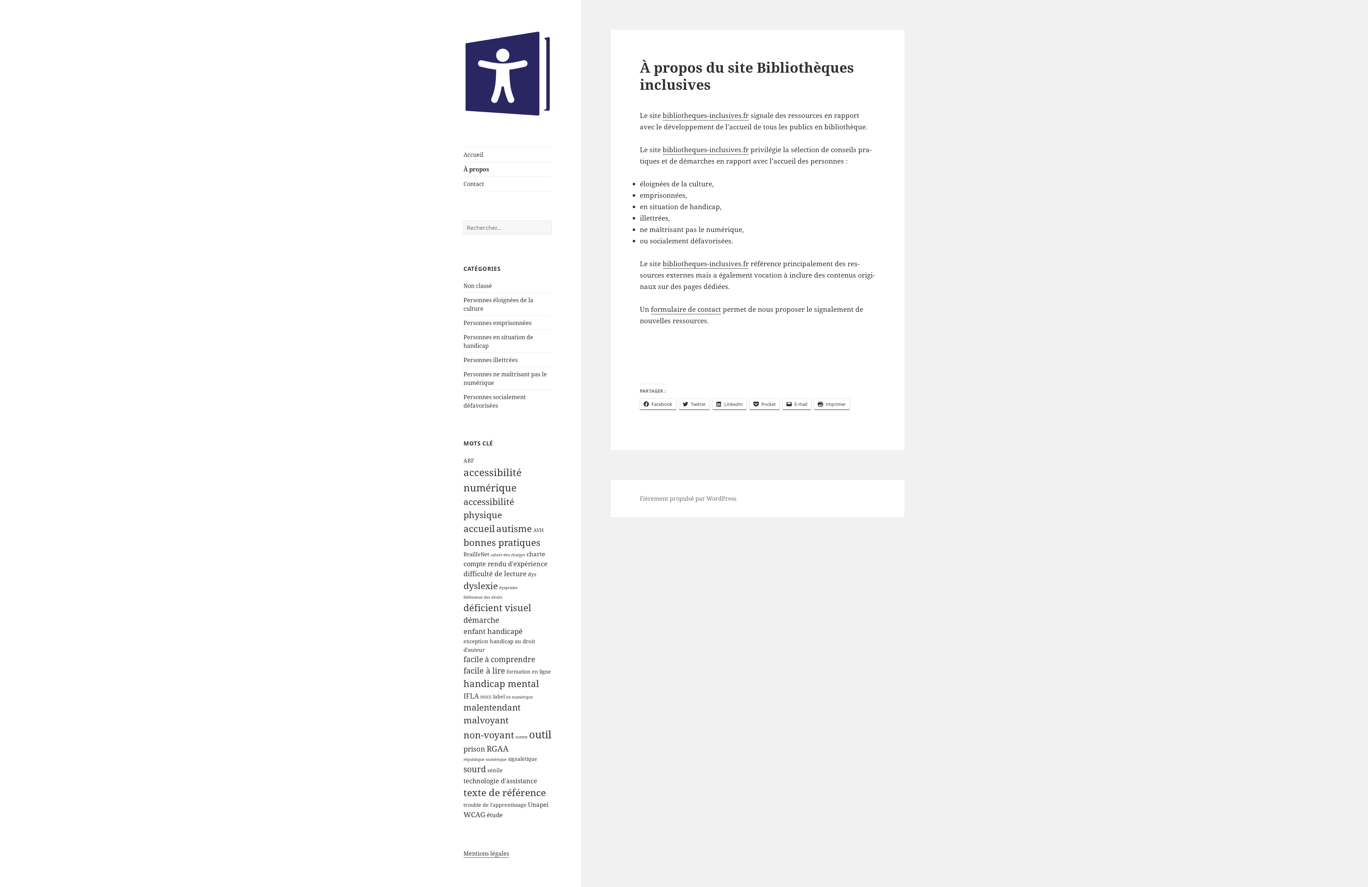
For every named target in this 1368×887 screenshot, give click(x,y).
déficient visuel (497, 607)
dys (532, 574)
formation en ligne (529, 672)
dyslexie (480, 585)
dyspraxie (508, 587)
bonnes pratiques (501, 542)
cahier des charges (508, 554)
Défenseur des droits (482, 597)
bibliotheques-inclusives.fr (706, 115)
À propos (476, 169)
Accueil (473, 155)
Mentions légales (486, 853)
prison (474, 749)
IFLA (471, 696)
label (499, 696)
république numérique (485, 759)
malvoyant (486, 720)
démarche (481, 620)
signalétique (522, 759)
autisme (514, 528)
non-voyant (488, 734)
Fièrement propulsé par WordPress (688, 498)
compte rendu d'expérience (505, 563)
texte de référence (504, 792)
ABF (468, 460)
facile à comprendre (499, 659)
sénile (495, 770)
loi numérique (519, 697)
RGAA (498, 748)
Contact (473, 184)
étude (495, 815)
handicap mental (501, 683)
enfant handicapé (493, 631)
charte (536, 554)
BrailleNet (476, 554)
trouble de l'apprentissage (495, 805)
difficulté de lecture (495, 573)
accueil (479, 528)
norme (521, 736)
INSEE (486, 697)
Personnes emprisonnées (497, 323)
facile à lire (484, 670)
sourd (474, 769)
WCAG (474, 814)
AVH (538, 530)
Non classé (477, 286)
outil (540, 734)
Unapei (538, 804)
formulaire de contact (686, 309)
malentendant (491, 707)
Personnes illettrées (490, 360)
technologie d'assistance (500, 780)
